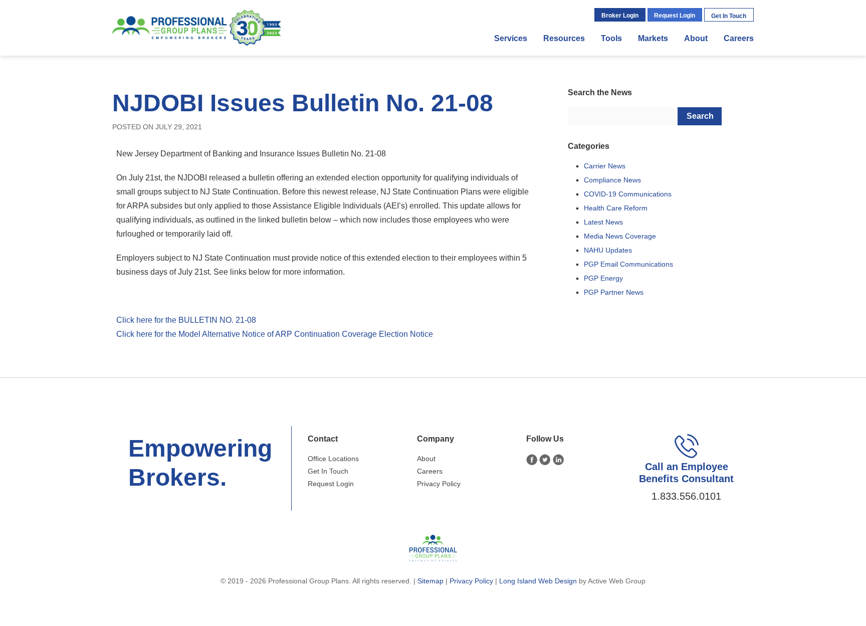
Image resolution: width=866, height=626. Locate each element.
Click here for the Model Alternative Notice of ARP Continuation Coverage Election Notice (274, 334)
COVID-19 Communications (628, 194)
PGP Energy (603, 278)
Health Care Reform (615, 208)
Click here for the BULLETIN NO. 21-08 (186, 320)
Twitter (545, 460)
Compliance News (612, 180)
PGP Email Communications (628, 264)
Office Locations (333, 459)
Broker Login (619, 15)
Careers (739, 38)
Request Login (674, 15)
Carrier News (604, 166)
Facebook (532, 460)
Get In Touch (728, 16)
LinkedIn (558, 460)
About (696, 38)
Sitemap (430, 581)
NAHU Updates (608, 250)
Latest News (603, 222)
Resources (564, 38)
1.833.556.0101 (686, 496)
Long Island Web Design (538, 581)
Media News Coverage (620, 236)
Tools (611, 38)
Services (510, 38)
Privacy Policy (439, 484)
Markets (653, 38)
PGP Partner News (613, 292)
